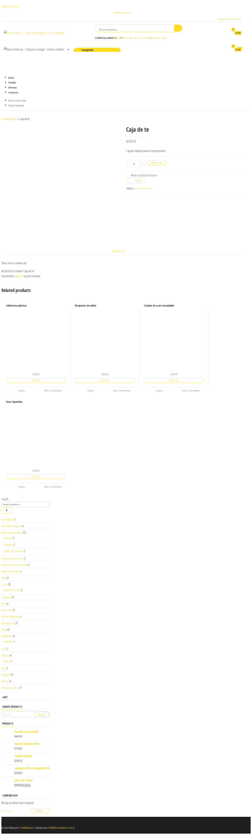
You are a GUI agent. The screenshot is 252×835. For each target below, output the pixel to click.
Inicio (11, 77)
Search (4, 499)
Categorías (87, 50)
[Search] (6, 510)
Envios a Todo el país (17, 100)
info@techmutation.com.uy (61, 828)
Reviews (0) (119, 251)
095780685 (14, 6)
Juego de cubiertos (141, 38)
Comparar (21, 390)
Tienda (12, 82)
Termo (126, 38)
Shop (14, 119)
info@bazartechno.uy (122, 12)
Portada (5, 119)
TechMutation (26, 828)
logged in (18, 276)
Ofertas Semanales (16, 105)
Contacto (13, 92)
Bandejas (118, 38)
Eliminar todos (6, 811)
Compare (138, 180)
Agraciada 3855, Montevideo (229, 19)
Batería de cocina (159, 38)
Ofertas (12, 87)
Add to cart (157, 162)
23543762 (5, 6)
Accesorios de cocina (142, 188)
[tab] (121, 251)
